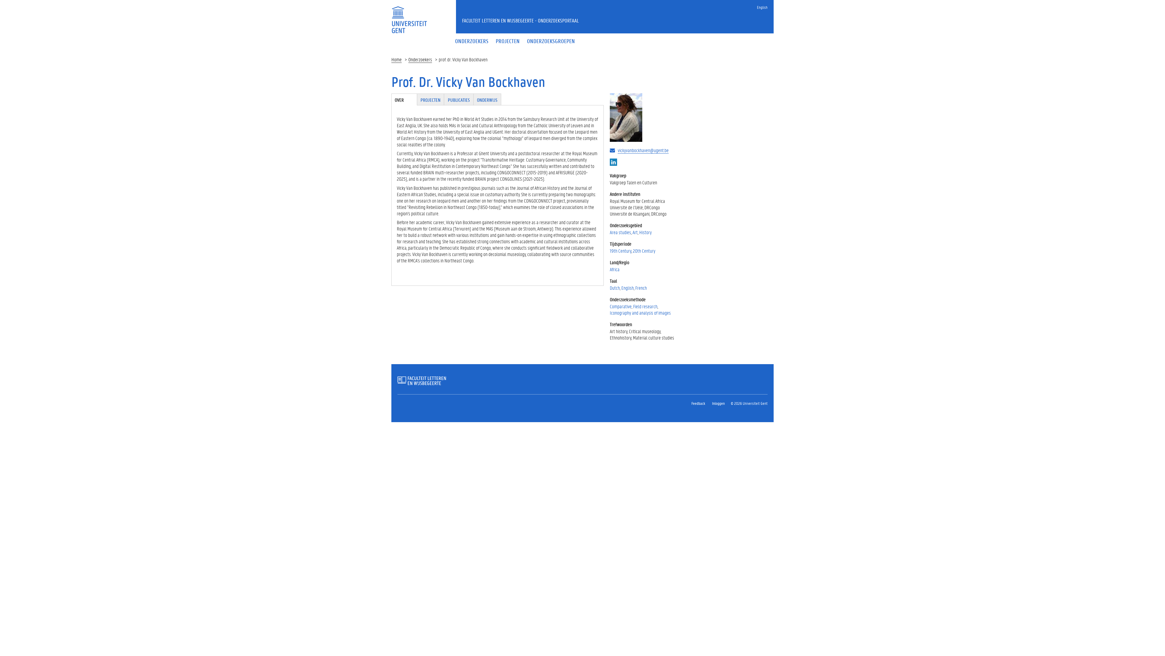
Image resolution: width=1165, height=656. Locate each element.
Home (396, 59)
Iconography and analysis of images (640, 312)
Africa (615, 269)
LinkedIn (613, 162)
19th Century (620, 251)
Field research (645, 306)
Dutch (615, 288)
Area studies (620, 232)
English (762, 7)
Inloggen (718, 403)
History (645, 232)
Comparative (621, 306)
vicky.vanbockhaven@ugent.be (643, 150)
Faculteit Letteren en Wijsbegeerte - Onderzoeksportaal (520, 20)
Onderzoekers (420, 59)
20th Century (644, 251)
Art (635, 232)
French (641, 288)
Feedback (698, 403)
